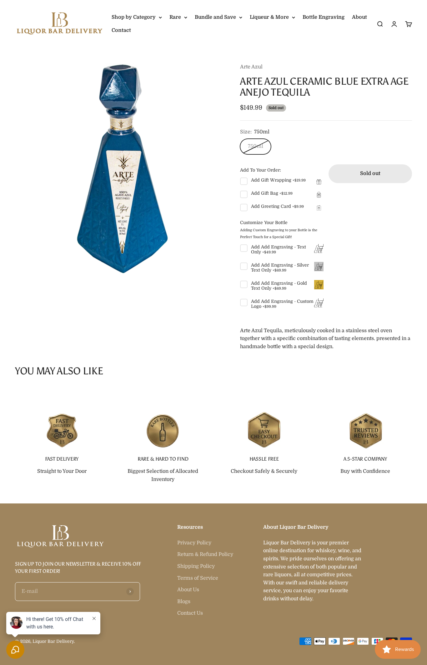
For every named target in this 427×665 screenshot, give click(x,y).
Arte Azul (251, 67)
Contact (121, 30)
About (359, 17)
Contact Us (190, 613)
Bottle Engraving (323, 17)
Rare (175, 17)
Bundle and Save (215, 17)
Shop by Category (134, 17)
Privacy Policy (194, 543)
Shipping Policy (196, 566)
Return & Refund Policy (205, 554)
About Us (188, 589)
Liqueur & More (269, 17)
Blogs (183, 601)
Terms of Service (197, 578)
